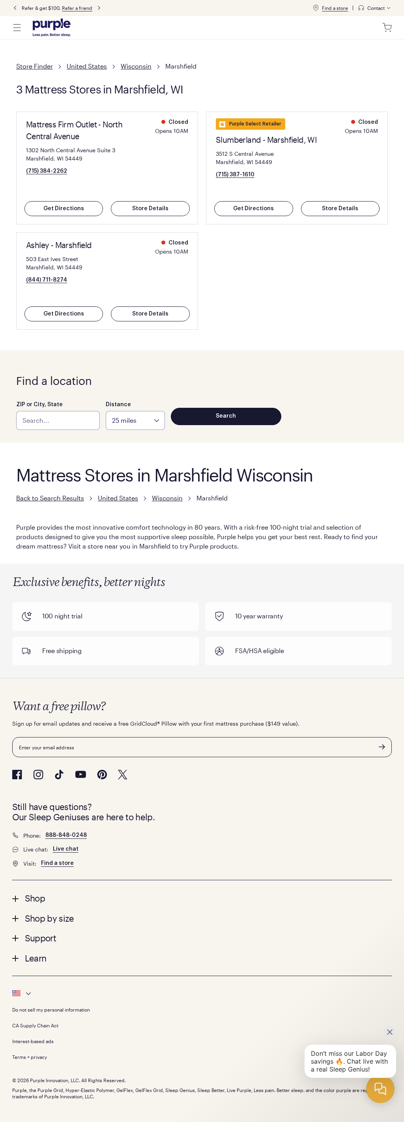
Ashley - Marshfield (59, 245)
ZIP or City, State (39, 404)
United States (87, 66)
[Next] (99, 8)
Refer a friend (77, 8)
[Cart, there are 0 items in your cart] (387, 27)
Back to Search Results (50, 498)
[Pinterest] (102, 774)
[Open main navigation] (17, 27)
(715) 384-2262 (46, 171)
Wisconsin (136, 66)
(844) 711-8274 (46, 280)
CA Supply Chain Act (35, 1025)
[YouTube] (80, 774)
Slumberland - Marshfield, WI (266, 139)
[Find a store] (315, 8)
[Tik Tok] (59, 774)
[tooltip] (375, 8)
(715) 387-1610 (235, 174)
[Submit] (382, 747)
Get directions (63, 208)
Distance (118, 404)
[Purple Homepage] (52, 28)
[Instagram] (38, 774)
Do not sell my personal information (51, 1009)
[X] (122, 774)
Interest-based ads (33, 1041)
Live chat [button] (66, 849)
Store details (150, 208)
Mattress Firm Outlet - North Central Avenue (74, 130)
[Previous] (15, 8)
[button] (202, 898)
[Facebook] (17, 774)
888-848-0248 (66, 835)
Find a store (335, 8)
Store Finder (34, 66)
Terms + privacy (29, 1057)
